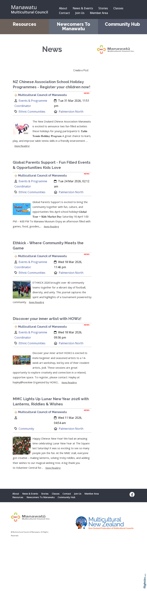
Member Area (99, 13)
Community (26, 429)
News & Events (83, 8)
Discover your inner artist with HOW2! (47, 318)
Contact (64, 13)
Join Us (79, 13)
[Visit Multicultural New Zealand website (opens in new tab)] (104, 523)
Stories (103, 8)
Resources (24, 24)
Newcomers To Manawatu (73, 26)
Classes (118, 8)
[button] (145, 585)
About (63, 8)
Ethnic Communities (32, 112)
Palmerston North (71, 112)
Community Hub (122, 24)
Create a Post (80, 70)
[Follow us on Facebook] (131, 494)
